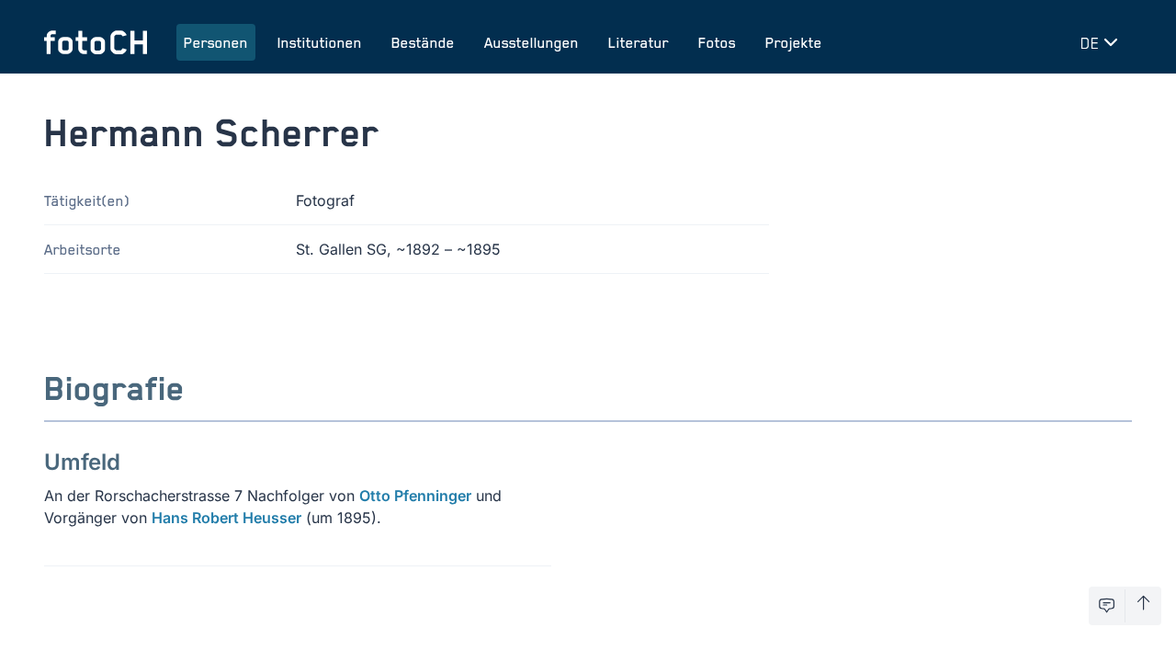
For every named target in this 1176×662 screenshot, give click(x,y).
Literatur (638, 42)
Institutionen (319, 42)
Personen (216, 42)
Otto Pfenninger (415, 495)
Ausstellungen (531, 42)
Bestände (423, 42)
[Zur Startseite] (95, 42)
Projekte (793, 42)
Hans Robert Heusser (226, 517)
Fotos (717, 42)
